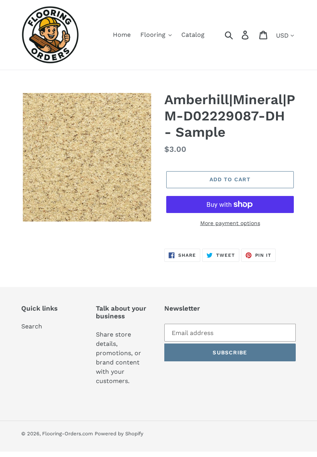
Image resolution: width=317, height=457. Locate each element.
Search (31, 326)
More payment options (230, 223)
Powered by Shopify (119, 433)
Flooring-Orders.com (67, 433)
